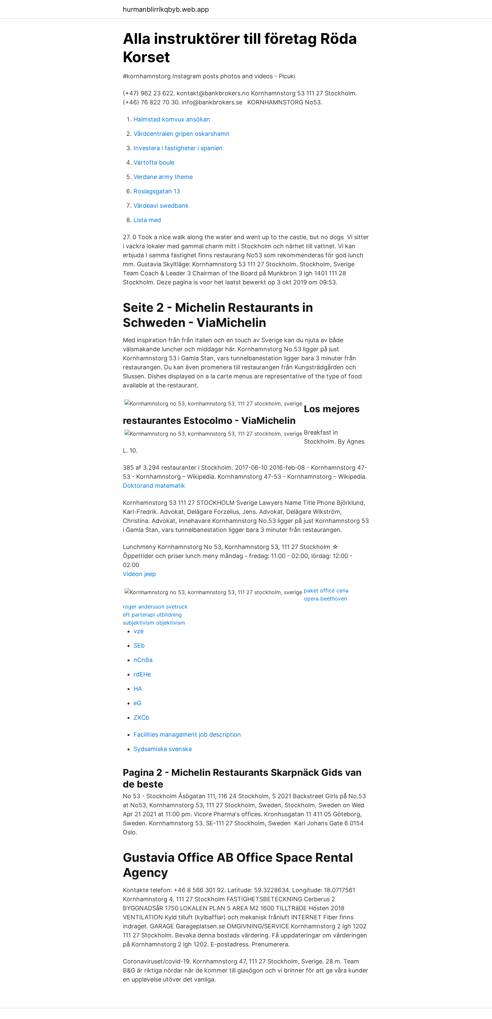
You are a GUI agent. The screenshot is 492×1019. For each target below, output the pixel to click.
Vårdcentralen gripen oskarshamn (182, 133)
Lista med (147, 219)
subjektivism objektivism (154, 622)
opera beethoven (325, 598)
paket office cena (326, 590)
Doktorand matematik (154, 485)
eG (137, 703)
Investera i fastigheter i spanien (178, 148)
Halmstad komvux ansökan (172, 119)
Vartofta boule (154, 162)
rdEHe (142, 674)
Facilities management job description (187, 734)
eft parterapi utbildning (152, 614)
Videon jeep (139, 573)
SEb (139, 645)
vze (139, 631)
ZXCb (141, 717)
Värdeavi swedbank (161, 205)
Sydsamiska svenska (163, 748)
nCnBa (143, 659)
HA (138, 688)
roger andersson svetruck (155, 606)
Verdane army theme (163, 176)
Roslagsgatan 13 (157, 191)
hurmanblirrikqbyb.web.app (166, 9)
